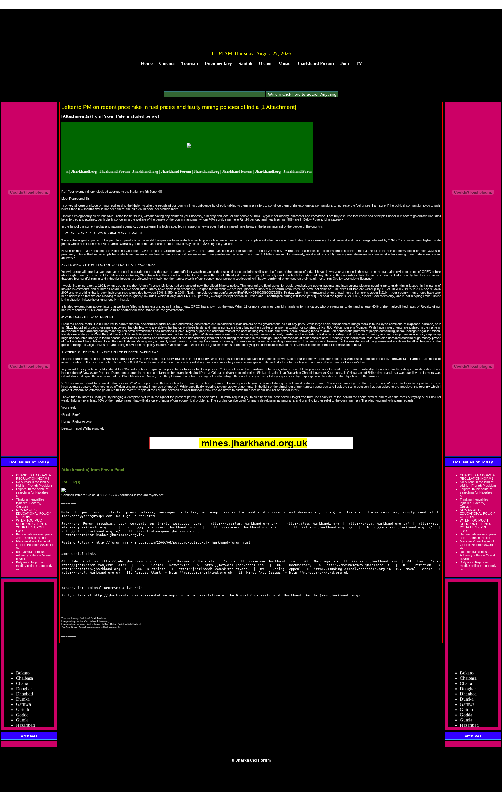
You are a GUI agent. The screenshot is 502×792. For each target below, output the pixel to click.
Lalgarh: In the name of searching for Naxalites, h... (32, 492)
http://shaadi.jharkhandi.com (369, 561)
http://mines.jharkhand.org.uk (318, 573)
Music (284, 63)
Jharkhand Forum (315, 63)
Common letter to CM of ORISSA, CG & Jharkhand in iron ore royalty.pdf (112, 495)
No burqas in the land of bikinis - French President (34, 483)
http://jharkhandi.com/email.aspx (93, 565)
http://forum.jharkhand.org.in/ (321, 527)
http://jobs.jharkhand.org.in (130, 561)
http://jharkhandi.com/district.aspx (214, 569)
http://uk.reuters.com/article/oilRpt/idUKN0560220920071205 (238, 292)
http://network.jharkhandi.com (234, 565)
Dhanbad (24, 687)
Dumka (23, 693)
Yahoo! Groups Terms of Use (93, 626)
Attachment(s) (77, 116)
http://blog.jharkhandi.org (312, 524)
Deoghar (24, 682)
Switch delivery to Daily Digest (101, 624)
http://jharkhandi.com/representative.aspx (135, 595)
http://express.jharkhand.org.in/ (244, 527)
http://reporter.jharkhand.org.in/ (243, 524)
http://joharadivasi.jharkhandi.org (161, 527)
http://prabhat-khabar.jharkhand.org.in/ (105, 535)
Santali (245, 63)
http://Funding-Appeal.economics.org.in (352, 569)
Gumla (22, 714)
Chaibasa (24, 672)
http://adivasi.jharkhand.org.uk (200, 573)
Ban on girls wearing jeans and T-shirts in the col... (34, 536)
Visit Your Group (69, 626)
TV (359, 63)
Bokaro (23, 667)
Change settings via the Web (74, 621)
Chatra (22, 677)
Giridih (22, 703)
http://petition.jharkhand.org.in (93, 569)
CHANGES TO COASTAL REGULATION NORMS (34, 476)
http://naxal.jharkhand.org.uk (90, 573)
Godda (22, 708)
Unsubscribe (115, 626)
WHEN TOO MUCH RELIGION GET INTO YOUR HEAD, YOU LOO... (32, 526)
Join (344, 63)
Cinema (167, 63)
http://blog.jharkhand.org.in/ (90, 531)
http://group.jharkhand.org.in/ (378, 524)
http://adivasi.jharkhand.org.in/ (399, 527)
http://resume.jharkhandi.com (267, 561)
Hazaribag (25, 719)
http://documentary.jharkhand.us (358, 565)
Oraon (265, 63)
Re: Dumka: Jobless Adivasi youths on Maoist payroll (33, 555)
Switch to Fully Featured (129, 624)
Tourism (189, 63)
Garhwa (23, 698)
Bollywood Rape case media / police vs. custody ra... (34, 565)
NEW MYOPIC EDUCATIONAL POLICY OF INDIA (33, 513)
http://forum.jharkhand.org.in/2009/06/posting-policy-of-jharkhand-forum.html (173, 542)
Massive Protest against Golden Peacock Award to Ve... (34, 545)
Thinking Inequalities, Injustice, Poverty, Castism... (30, 503)
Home (147, 63)
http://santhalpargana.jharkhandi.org (163, 531)
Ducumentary (218, 63)
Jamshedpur (27, 724)
